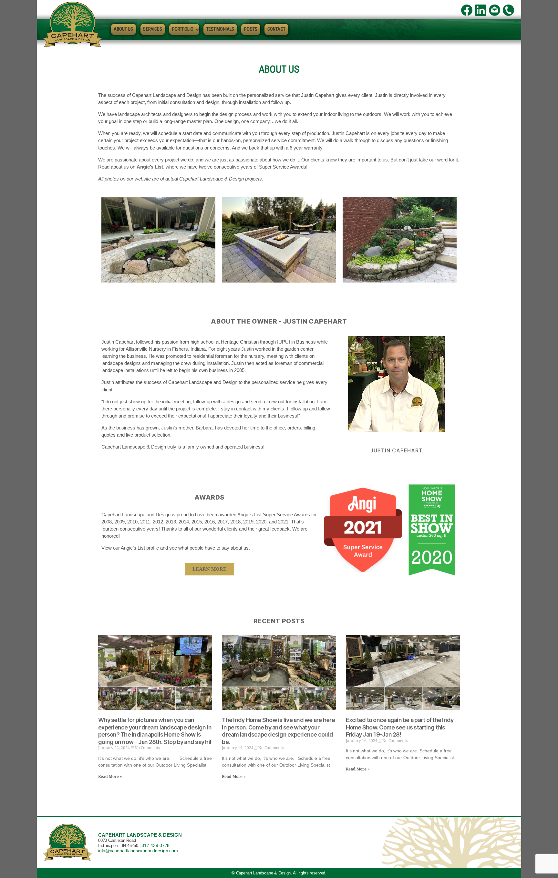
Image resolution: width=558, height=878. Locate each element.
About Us (123, 29)
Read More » (110, 776)
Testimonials (220, 29)
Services (152, 29)
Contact (276, 29)
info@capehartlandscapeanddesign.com (138, 850)
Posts (250, 29)
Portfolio (182, 29)
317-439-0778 (155, 845)
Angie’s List (150, 167)
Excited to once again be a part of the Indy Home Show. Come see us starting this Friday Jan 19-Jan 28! (400, 727)
